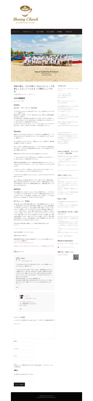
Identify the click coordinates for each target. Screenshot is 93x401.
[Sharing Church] (25, 24)
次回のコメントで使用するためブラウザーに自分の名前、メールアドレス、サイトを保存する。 (33, 366)
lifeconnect (29, 246)
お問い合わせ (69, 31)
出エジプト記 (50, 246)
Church (38, 397)
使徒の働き (44, 246)
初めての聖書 (40, 31)
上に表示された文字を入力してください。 (24, 374)
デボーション (38, 246)
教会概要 (59, 31)
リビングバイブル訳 (19, 101)
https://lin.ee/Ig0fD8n (63, 143)
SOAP (33, 246)
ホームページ (16, 31)
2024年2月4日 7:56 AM (30, 298)
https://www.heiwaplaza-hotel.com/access (68, 125)
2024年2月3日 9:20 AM (26, 261)
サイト (15, 356)
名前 (15, 341)
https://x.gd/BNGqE (62, 102)
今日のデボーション (28, 31)
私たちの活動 (50, 31)
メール (16, 348)
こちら (69, 236)
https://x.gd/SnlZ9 (62, 97)
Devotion (21, 246)
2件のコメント (31, 94)
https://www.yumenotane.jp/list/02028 (23, 242)
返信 (17, 287)
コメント (17, 323)
